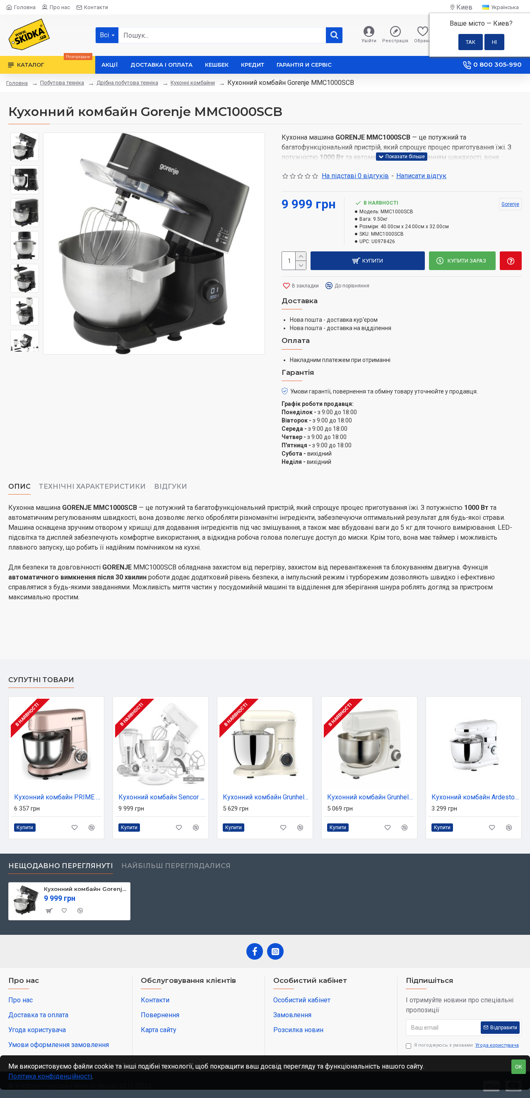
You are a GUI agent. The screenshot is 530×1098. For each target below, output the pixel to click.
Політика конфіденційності (50, 1076)
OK (518, 1067)
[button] (25, 138)
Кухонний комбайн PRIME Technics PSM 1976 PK (58, 797)
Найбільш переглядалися (176, 866)
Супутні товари (41, 680)
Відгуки (170, 486)
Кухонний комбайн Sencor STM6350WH (162, 797)
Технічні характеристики (92, 486)
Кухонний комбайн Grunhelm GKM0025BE (267, 797)
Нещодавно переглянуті (60, 866)
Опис (19, 486)
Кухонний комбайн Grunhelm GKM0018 (371, 797)
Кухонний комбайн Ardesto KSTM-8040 (475, 797)
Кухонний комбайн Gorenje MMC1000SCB (85, 889)
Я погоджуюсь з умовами (466, 1045)
